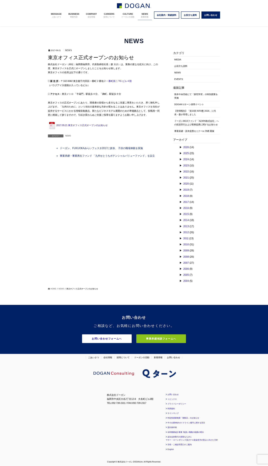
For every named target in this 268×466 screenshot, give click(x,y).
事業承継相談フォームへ (161, 338)
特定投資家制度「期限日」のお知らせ (183, 418)
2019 (186, 189)
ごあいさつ (93, 357)
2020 (186, 183)
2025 (186, 153)
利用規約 (171, 409)
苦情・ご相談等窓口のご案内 (180, 445)
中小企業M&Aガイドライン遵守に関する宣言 (186, 423)
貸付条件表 (172, 427)
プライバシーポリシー (177, 404)
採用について (123, 357)
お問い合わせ (173, 357)
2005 (186, 275)
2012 (186, 232)
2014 (186, 220)
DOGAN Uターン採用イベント (189, 104)
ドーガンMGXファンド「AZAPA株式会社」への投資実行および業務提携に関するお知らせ (196, 123)
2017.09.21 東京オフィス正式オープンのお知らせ (82, 125)
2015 (186, 214)
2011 (186, 238)
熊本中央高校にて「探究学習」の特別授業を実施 (196, 96)
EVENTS (178, 79)
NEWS (68, 50)
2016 (186, 208)
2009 (186, 250)
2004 (186, 281)
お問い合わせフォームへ (107, 338)
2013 (186, 226)
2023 (186, 165)
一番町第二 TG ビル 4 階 (119, 81)
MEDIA (177, 59)
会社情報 (107, 357)
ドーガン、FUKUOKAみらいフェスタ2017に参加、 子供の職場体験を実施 (101, 148)
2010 (186, 244)
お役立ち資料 (180, 66)
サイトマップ (173, 413)
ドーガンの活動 (141, 357)
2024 (186, 159)
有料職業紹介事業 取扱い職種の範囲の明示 (186, 432)
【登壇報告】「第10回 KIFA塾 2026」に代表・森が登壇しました (195, 113)
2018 (186, 196)
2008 (186, 256)
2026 (186, 147)
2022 (186, 171)
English (171, 449)
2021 (186, 177)
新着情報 (158, 357)
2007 (186, 262)
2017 (186, 202)
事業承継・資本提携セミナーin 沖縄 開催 (194, 131)
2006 (186, 269)
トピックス (172, 399)
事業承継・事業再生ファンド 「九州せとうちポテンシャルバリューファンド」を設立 (107, 155)
